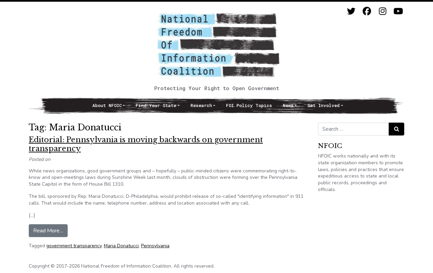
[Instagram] (382, 11)
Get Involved (323, 105)
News (288, 105)
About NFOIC (107, 105)
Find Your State (156, 105)
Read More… (50, 230)
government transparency (73, 246)
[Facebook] (367, 11)
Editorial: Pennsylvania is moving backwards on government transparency (146, 144)
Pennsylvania (155, 246)
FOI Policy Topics (249, 105)
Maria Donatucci (121, 246)
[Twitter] (351, 11)
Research (201, 105)
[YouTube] (398, 11)
